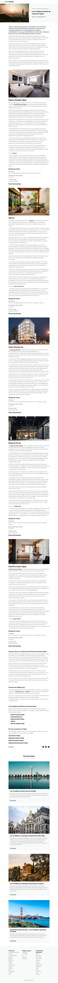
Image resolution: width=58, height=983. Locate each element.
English (10, 957)
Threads (24, 957)
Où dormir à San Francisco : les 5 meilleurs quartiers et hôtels (28, 930)
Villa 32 (31, 220)
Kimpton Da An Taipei (16, 445)
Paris (37, 954)
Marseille (38, 966)
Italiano (10, 961)
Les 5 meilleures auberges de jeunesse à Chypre (27, 883)
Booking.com (19, 691)
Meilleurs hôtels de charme (42, 8)
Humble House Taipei (20, 104)
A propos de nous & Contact (13, 953)
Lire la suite (13, 800)
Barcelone (39, 965)
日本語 (10, 972)
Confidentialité (12, 955)
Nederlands (11, 965)
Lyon (37, 972)
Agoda (28, 691)
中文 (9, 974)
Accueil (33, 8)
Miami (37, 968)
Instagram (25, 952)
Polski (10, 963)
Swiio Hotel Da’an (15, 350)
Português (11, 971)
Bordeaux (38, 971)
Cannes (38, 974)
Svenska (10, 968)
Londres (38, 963)
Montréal (38, 955)
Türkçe (10, 966)
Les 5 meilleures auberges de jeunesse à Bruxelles (27, 836)
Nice (37, 969)
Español (10, 958)
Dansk (10, 969)
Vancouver (39, 958)
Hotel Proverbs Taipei (14, 569)
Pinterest (24, 958)
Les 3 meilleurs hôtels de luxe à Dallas (23, 791)
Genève (38, 960)
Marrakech (39, 957)
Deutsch (10, 960)
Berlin (37, 961)
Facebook (25, 954)
